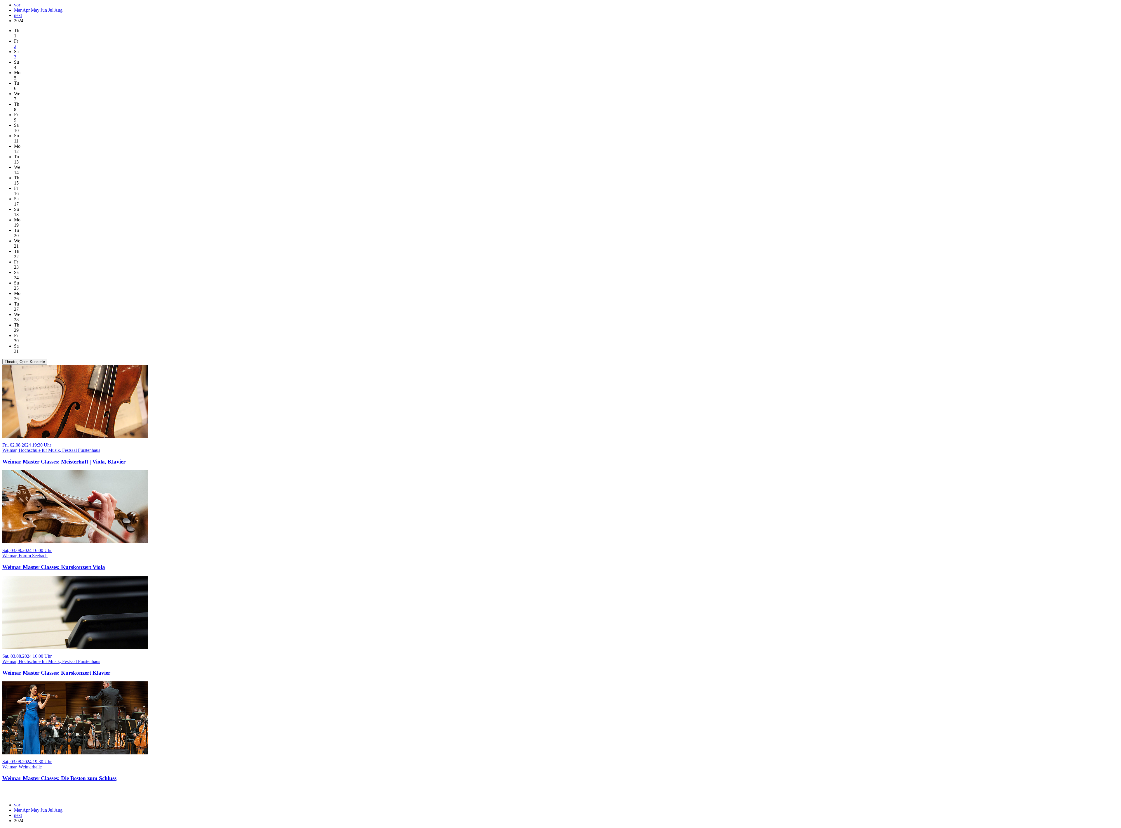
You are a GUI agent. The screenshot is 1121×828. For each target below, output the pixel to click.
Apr (26, 10)
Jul (50, 10)
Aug (58, 10)
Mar (18, 10)
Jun (44, 10)
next (18, 15)
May (35, 10)
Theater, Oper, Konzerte (25, 362)
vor (17, 4)
